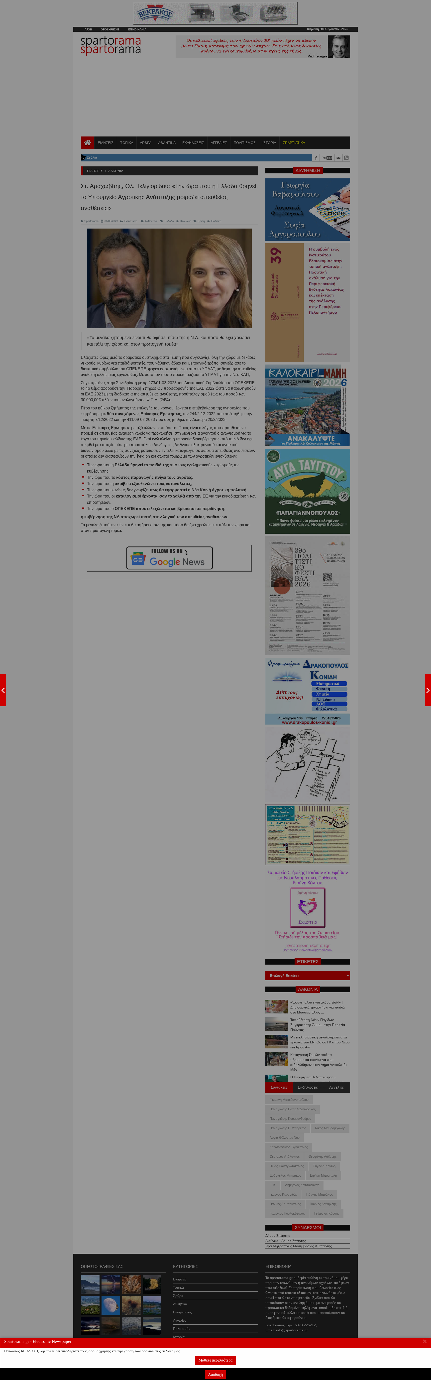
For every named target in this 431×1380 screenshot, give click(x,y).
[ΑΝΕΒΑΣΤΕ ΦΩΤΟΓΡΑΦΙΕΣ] (3, 690)
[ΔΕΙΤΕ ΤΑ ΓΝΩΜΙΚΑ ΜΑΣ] (428, 690)
